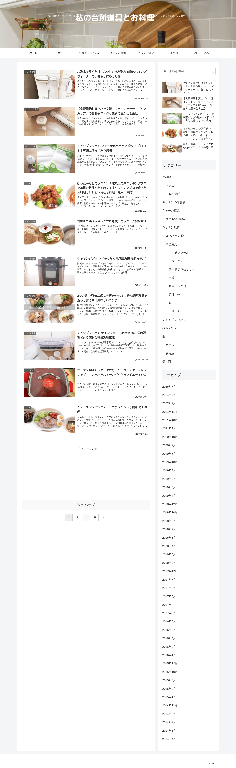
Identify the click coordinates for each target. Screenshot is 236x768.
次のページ (86, 505)
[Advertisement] (86, 473)
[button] (212, 71)
